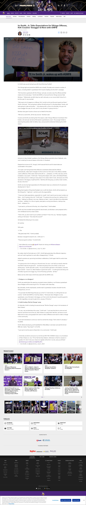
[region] (43, 500)
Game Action (38, 468)
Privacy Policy (11, 503)
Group (59, 468)
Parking (48, 469)
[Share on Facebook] (59, 33)
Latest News (16, 462)
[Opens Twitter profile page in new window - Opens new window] (25, 35)
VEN (27, 465)
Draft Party (70, 475)
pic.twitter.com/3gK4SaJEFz (34, 342)
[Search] (60, 13)
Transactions (5, 469)
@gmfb (36, 244)
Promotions (81, 479)
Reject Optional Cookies (66, 500)
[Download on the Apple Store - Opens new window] (38, 488)
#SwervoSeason (55, 244)
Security (48, 478)
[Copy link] (66, 33)
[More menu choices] (38, 13)
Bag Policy (48, 464)
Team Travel (38, 476)
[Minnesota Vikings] (43, 494)
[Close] (84, 500)
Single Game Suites (59, 477)
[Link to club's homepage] (3, 13)
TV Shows (27, 476)
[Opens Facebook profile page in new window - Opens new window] (23, 35)
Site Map (80, 481)
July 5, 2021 (41, 344)
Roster (5, 462)
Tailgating (48, 480)
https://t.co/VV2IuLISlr (25, 246)
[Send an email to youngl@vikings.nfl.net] (29, 35)
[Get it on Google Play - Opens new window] (47, 489)
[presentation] (81, 397)
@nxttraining (22, 342)
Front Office (5, 477)
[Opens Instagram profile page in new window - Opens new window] (27, 35)
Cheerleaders (80, 477)
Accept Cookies (76, 500)
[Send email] (64, 33)
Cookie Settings (55, 500)
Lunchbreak (16, 468)
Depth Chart (5, 464)
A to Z (49, 462)
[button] (43, 59)
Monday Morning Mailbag (16, 465)
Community (81, 462)
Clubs (59, 480)
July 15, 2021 (42, 248)
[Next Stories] (80, 407)
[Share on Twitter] (61, 33)
